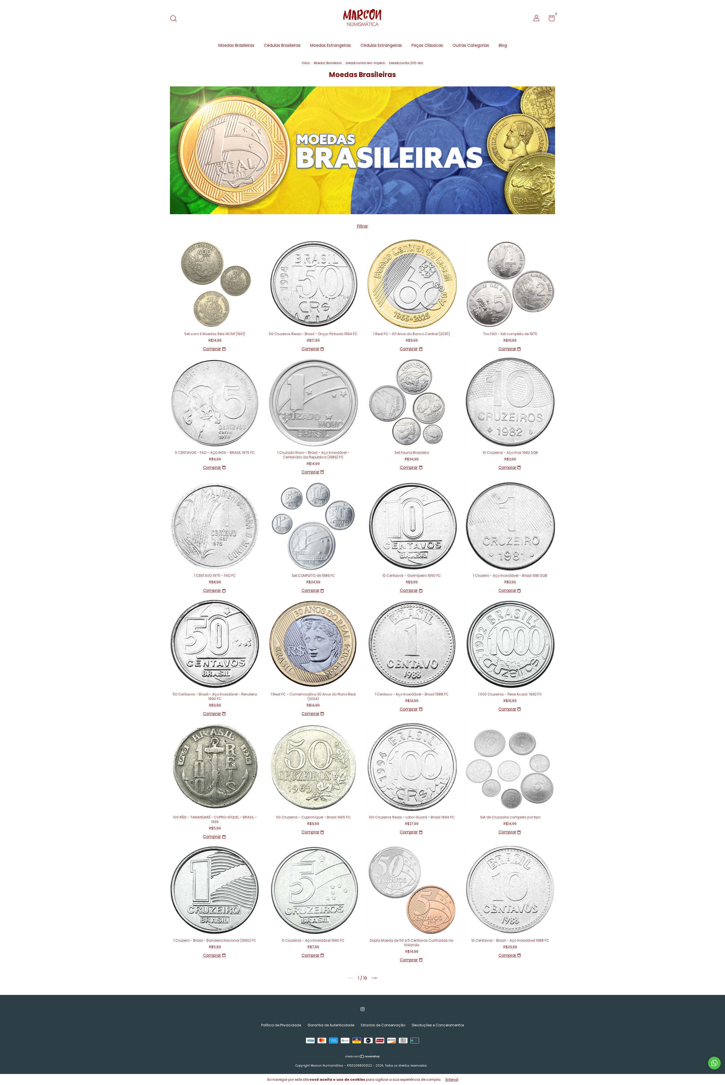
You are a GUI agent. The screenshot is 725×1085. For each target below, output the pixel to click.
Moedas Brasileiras (236, 45)
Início (306, 63)
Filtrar (362, 226)
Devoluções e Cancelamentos (438, 1025)
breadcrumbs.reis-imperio (365, 63)
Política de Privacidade (281, 1025)
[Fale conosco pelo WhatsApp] (714, 1063)
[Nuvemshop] (362, 1057)
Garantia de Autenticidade (331, 1025)
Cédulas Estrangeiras (381, 45)
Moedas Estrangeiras (330, 45)
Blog (503, 45)
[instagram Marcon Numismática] (362, 1009)
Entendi (451, 1079)
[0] (549, 19)
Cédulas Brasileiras (282, 45)
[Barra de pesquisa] (175, 19)
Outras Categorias (471, 45)
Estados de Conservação (383, 1025)
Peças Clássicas (427, 45)
